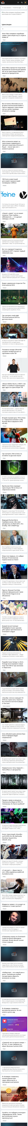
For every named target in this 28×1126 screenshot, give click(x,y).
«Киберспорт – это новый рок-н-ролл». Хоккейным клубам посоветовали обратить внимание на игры (13, 975)
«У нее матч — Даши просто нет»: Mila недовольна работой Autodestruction (13, 872)
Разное (4, 185)
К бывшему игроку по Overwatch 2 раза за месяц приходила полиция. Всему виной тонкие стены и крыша (13, 939)
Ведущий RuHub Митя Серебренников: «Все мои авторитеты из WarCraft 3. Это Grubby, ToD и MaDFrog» (12, 523)
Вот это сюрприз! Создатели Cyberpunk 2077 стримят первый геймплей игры (13, 251)
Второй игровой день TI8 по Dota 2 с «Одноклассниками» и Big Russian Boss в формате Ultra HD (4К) (13, 420)
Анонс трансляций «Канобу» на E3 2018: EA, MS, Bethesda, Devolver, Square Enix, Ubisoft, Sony (12, 837)
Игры (4, 40)
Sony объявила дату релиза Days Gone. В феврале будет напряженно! (13, 735)
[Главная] (3, 28)
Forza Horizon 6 (7, 7)
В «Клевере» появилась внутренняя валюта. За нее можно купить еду (11, 1010)
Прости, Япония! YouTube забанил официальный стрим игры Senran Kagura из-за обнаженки (12, 593)
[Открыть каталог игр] (24, 7)
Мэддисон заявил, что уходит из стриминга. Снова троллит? (13, 905)
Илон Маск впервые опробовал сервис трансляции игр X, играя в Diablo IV (14, 35)
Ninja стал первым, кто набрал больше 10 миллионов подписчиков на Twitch (13, 558)
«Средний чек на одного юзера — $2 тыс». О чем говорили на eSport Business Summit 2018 (14, 1044)
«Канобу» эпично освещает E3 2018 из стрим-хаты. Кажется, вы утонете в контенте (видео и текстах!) (12, 700)
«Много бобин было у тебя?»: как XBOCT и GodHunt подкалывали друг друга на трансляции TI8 (14, 385)
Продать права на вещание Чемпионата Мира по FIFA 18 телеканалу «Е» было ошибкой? (13, 802)
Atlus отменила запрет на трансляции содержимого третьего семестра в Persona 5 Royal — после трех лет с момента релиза (12, 145)
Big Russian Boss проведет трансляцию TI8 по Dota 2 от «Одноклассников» (12, 488)
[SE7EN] (2, 2)
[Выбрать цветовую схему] (25, 2)
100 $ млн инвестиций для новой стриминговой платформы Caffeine (11, 181)
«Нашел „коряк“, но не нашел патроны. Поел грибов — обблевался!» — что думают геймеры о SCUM (12, 216)
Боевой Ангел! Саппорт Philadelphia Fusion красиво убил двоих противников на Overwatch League (12, 628)
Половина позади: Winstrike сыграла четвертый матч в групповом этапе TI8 (12, 351)
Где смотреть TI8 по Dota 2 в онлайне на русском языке (12, 454)
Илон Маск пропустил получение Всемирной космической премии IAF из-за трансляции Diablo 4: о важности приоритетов (14, 70)
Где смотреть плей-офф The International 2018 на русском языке (11, 317)
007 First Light (17, 7)
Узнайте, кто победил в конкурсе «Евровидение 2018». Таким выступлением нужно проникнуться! (13, 1115)
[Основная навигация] (18, 2)
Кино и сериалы (6, 706)
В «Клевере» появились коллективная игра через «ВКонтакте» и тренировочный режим (10, 1079)
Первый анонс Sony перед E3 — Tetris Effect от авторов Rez (13, 769)
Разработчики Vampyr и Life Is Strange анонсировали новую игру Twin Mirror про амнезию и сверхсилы (12, 664)
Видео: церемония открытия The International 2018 (13, 284)
